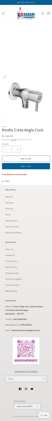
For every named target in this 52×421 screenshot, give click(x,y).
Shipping (13, 139)
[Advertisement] (26, 47)
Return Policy (11, 267)
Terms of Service (12, 285)
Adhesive (9, 197)
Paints (8, 214)
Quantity (5, 144)
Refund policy (11, 291)
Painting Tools (11, 220)
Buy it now (26, 166)
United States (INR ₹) (25, 406)
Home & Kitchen (12, 226)
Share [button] (7, 181)
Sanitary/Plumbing (13, 232)
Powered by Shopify (33, 416)
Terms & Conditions (13, 279)
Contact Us (10, 255)
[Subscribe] (44, 379)
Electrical (9, 208)
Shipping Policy (12, 273)
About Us (9, 249)
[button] (3, 13)
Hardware (9, 203)
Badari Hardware (22, 416)
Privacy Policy (11, 261)
